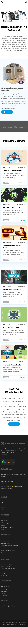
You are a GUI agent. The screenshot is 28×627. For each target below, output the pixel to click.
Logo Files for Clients (6, 541)
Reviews (3, 529)
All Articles (3, 552)
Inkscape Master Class (6, 564)
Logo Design (4, 520)
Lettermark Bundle (5, 589)
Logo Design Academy (11, 327)
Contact (3, 507)
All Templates (4, 595)
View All (3, 573)
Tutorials (3, 539)
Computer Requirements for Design (9, 545)
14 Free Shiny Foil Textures (7, 481)
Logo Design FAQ (5, 523)
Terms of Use (18, 622)
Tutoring (3, 525)
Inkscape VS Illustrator (6, 547)
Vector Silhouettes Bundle (7, 588)
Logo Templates (5, 586)
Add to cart (6, 182)
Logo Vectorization (5, 522)
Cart (2, 509)
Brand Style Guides (5, 543)
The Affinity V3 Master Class (13, 208)
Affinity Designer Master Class (8, 568)
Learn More (4, 454)
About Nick (3, 504)
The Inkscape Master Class (12, 170)
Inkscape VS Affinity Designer (8, 548)
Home (2, 502)
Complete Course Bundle (12, 365)
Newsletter (3, 505)
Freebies (3, 593)
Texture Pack (4, 591)
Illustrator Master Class (6, 570)
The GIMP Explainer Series (12, 290)
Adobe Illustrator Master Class (12, 246)
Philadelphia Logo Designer (7, 527)
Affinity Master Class (6, 566)
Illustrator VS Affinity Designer (8, 550)
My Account (4, 575)
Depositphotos (21, 624)
